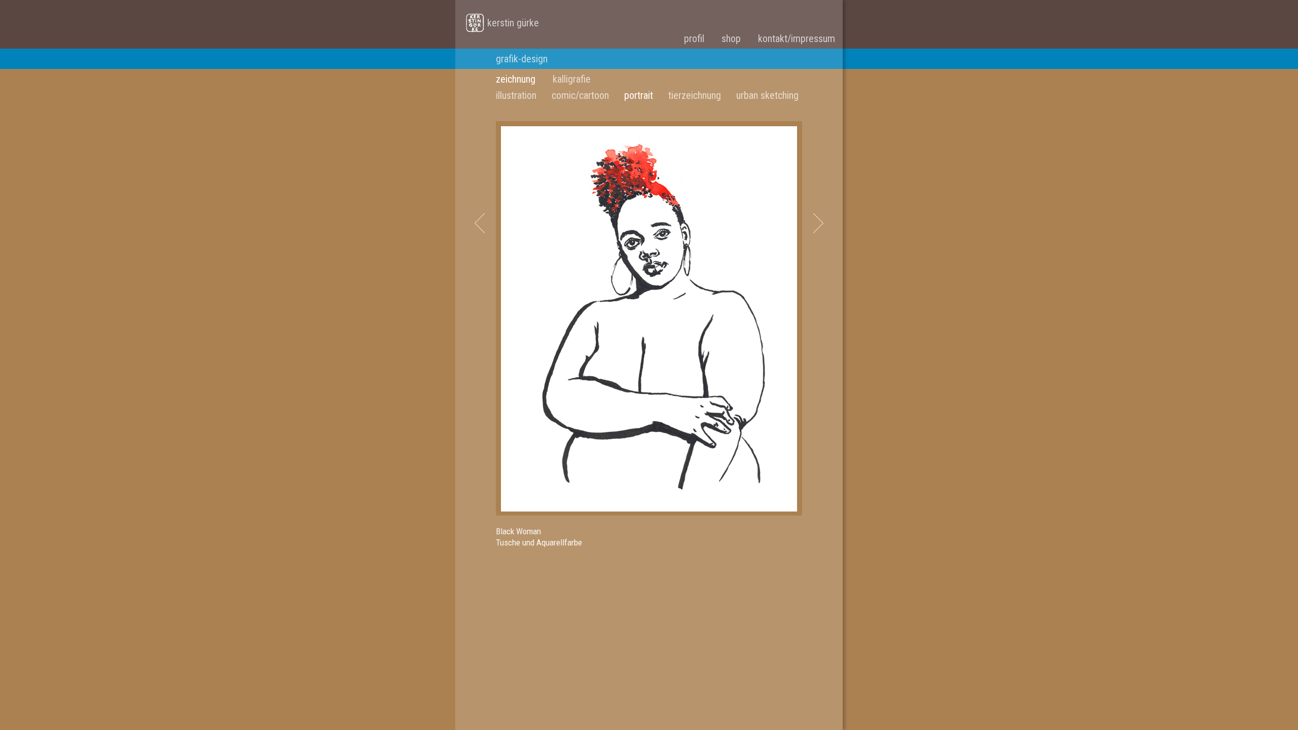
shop (731, 38)
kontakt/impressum (796, 38)
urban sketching (767, 95)
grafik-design (522, 59)
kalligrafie (572, 79)
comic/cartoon (580, 95)
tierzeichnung (694, 95)
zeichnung (515, 79)
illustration (516, 95)
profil (694, 38)
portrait (638, 95)
